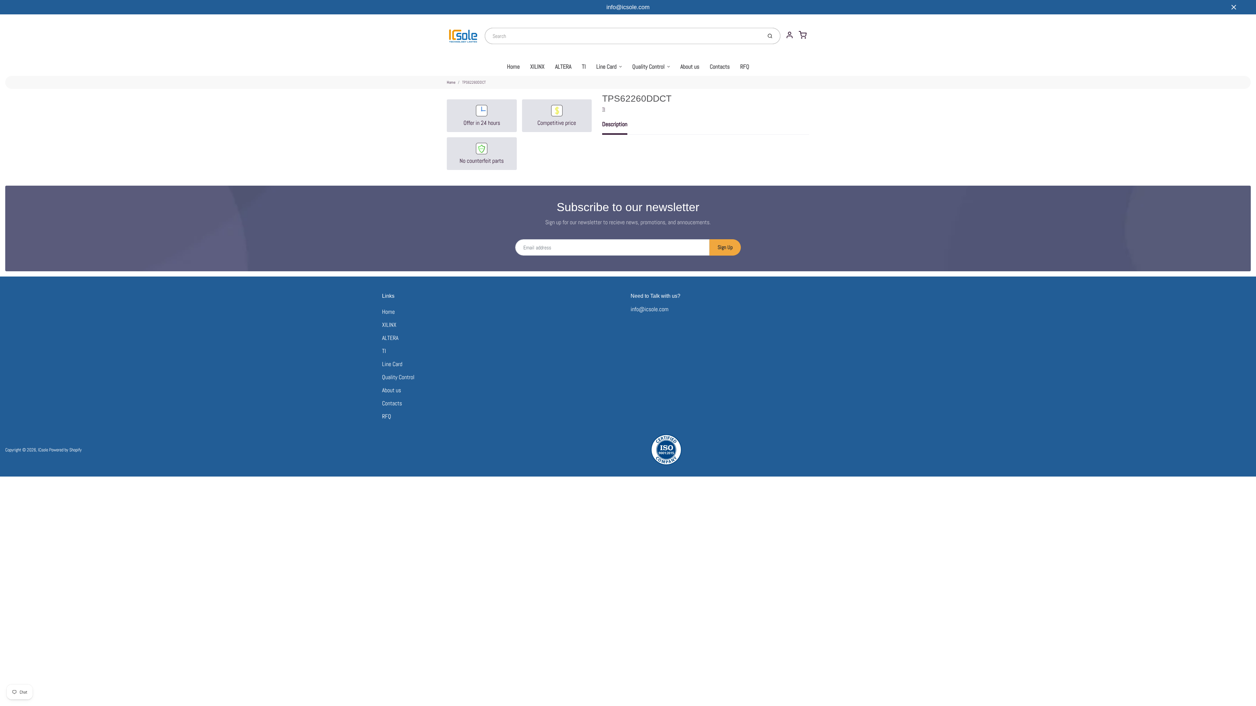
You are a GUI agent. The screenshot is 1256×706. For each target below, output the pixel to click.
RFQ (744, 66)
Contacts (720, 66)
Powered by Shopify (65, 450)
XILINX (537, 66)
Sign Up (725, 247)
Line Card (606, 66)
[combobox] (623, 36)
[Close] (1233, 7)
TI (584, 66)
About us (689, 66)
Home (513, 66)
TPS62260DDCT (474, 82)
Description (614, 124)
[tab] (618, 126)
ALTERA (563, 66)
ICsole (43, 450)
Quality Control (648, 66)
